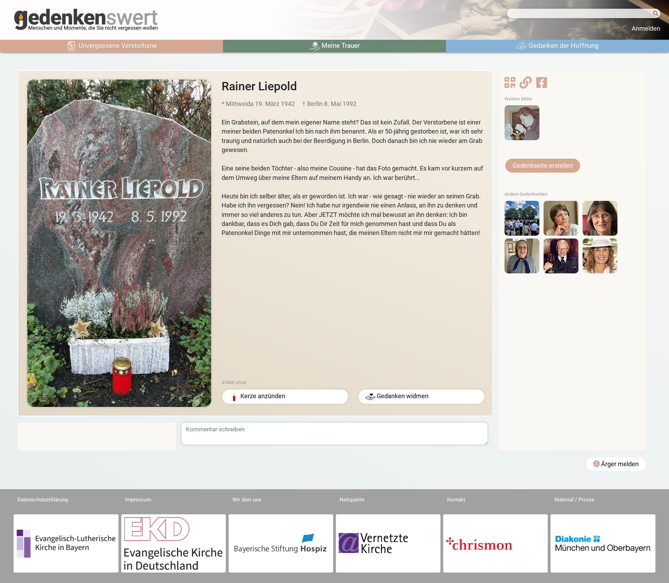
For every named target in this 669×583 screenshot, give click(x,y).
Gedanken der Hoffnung (563, 45)
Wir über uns (246, 500)
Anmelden (646, 28)
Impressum (138, 500)
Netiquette (352, 500)
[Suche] (652, 13)
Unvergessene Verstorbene (117, 45)
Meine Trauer (340, 45)
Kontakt (456, 500)
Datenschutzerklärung (42, 500)
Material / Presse (574, 500)
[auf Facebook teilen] (541, 84)
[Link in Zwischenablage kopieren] (526, 84)
